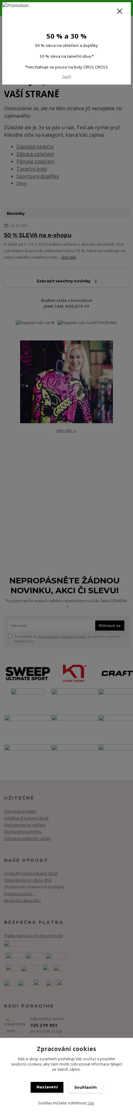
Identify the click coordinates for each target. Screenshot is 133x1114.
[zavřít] (120, 11)
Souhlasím (85, 1087)
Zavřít (66, 76)
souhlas (89, 1059)
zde (90, 1103)
